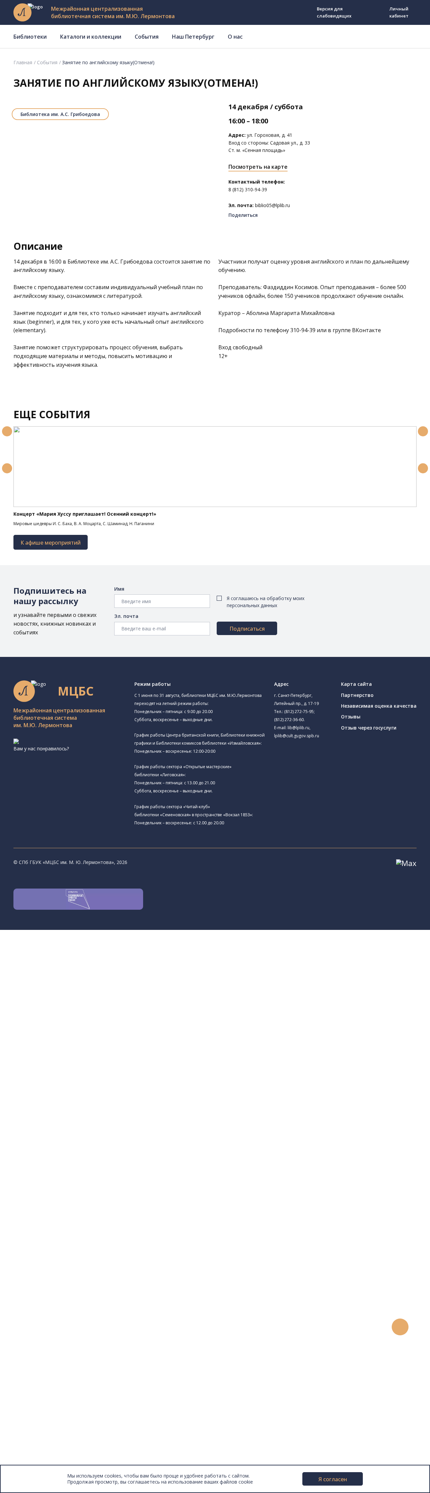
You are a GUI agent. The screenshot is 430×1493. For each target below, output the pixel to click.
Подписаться (247, 628)
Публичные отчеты (44, 1461)
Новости (31, 1318)
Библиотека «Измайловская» (81, 997)
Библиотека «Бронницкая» (69, 1037)
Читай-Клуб (61, 1060)
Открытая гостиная (61, 1077)
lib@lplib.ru (298, 728)
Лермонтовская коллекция (73, 1213)
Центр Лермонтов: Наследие (81, 1068)
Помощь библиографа (58, 1273)
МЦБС (29, 1416)
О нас (235, 36)
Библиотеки (30, 36)
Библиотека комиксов (73, 1114)
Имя (119, 589)
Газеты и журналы (53, 1183)
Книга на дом (47, 1288)
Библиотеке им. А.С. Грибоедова (110, 261)
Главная (22, 62)
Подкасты (33, 1371)
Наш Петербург (193, 36)
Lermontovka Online (44, 1356)
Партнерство (357, 695)
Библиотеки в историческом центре (85, 1386)
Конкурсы (32, 1326)
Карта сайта (356, 684)
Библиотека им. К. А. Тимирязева (77, 957)
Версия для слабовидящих (334, 12)
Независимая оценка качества (379, 706)
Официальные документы (51, 1454)
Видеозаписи (36, 1364)
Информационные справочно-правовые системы (88, 1198)
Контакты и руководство (50, 1424)
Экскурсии (33, 1394)
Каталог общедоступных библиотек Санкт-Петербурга (95, 1145)
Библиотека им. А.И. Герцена (72, 1022)
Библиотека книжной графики (73, 1099)
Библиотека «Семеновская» (71, 1030)
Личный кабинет (398, 12)
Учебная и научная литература (67, 1175)
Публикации (35, 1401)
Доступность (36, 1431)
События (147, 36)
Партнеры (33, 1446)
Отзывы (350, 716)
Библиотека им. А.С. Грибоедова (60, 114)
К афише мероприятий (50, 542)
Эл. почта (126, 616)
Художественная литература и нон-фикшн (80, 1168)
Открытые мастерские (64, 1084)
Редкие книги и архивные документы (74, 1190)
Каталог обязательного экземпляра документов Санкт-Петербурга (110, 1153)
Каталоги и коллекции (90, 36)
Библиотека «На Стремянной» (82, 972)
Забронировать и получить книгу (70, 1281)
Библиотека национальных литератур (82, 1092)
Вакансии (32, 1439)
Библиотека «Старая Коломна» (84, 1006)
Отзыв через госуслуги (368, 727)
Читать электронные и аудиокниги (71, 1296)
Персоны (32, 1348)
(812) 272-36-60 (289, 719)
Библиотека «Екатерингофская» (76, 964)
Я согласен (332, 1479)
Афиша (29, 1341)
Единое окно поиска (55, 1138)
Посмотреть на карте (258, 166)
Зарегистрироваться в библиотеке (72, 1266)
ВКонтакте (366, 330)
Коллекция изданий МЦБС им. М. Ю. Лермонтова (99, 1221)
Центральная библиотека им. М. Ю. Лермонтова (103, 948)
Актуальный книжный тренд (64, 1303)
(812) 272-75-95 (299, 711)
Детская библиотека (63, 1045)
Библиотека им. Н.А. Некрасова (83, 1014)
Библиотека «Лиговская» (76, 980)
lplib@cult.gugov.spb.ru (296, 736)
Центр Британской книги (67, 1107)
